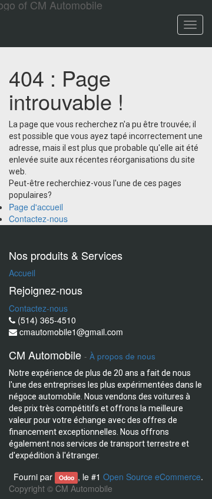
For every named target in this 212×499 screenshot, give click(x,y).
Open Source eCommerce (152, 477)
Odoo (66, 477)
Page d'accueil (36, 207)
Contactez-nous (38, 218)
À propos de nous (122, 356)
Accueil (22, 273)
